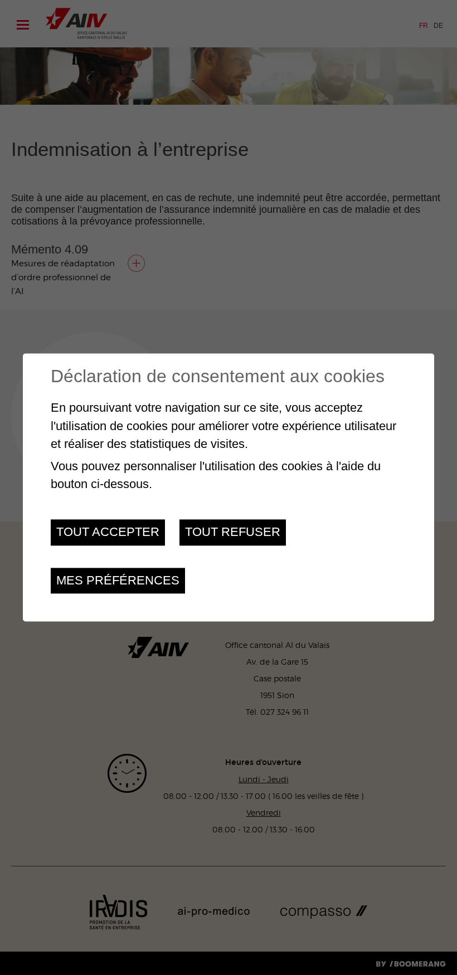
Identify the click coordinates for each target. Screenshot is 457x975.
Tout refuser (232, 532)
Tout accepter (107, 532)
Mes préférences (117, 580)
